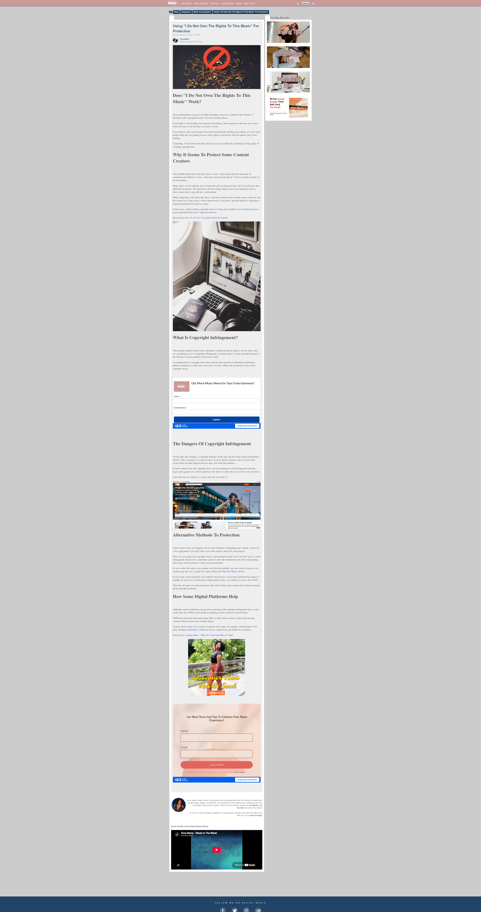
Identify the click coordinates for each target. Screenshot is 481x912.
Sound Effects (227, 3)
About (238, 3)
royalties (246, 209)
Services (215, 3)
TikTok (191, 612)
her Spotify (254, 805)
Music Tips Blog (201, 3)
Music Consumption (202, 12)
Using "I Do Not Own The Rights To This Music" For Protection (241, 12)
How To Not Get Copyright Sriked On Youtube (207, 217)
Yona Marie (184, 39)
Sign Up (305, 3)
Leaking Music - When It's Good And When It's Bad (209, 634)
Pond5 (255, 579)
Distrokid (192, 629)
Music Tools (249, 3)
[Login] (298, 3)
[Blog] (171, 17)
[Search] (313, 3)
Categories (186, 12)
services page (256, 815)
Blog (176, 12)
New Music (187, 3)
